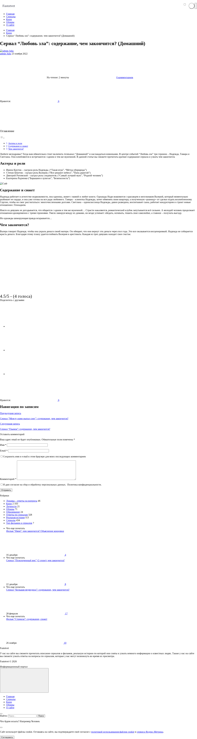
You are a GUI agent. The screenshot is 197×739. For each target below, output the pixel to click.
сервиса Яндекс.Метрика (150, 732)
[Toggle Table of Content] (2, 138)
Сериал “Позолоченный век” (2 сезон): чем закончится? (35, 560)
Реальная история (15, 517)
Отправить (6, 490)
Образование (13, 512)
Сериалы (11, 520)
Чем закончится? (16, 149)
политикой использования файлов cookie (112, 732)
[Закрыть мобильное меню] (1, 713)
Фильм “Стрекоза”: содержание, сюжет (26, 619)
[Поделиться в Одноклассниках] (29, 374)
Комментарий (8, 479)
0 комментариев (124, 77)
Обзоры (10, 509)
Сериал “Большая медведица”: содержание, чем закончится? (37, 589)
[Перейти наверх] (24, 680)
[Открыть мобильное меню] (196, 6)
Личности (11, 506)
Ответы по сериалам (17, 514)
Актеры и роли (15, 143)
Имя (3, 445)
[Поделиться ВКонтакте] (29, 326)
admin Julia (5, 53)
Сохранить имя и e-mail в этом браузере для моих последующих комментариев (44, 456)
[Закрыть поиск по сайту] (1, 727)
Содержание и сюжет (18, 146)
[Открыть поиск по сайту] (192, 6)
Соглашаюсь (7, 737)
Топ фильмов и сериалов (19, 523)
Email (4, 450)
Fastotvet (8, 6)
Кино (9, 503)
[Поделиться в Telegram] (29, 350)
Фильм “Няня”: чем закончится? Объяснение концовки (35, 531)
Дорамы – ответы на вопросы (21, 501)
